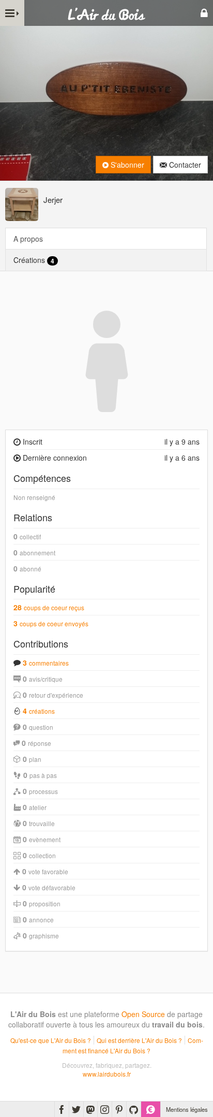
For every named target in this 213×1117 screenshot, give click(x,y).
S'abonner (126, 164)
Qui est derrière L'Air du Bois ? (139, 1040)
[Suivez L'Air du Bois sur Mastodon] (90, 1109)
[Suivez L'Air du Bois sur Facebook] (62, 1109)
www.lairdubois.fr (107, 1073)
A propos (28, 238)
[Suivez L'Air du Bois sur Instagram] (105, 1109)
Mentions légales (187, 1109)
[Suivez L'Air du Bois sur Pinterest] (119, 1109)
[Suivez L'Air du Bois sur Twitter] (76, 1109)
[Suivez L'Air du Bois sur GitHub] (134, 1109)
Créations (33, 260)
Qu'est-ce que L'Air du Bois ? (50, 1040)
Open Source (143, 1014)
